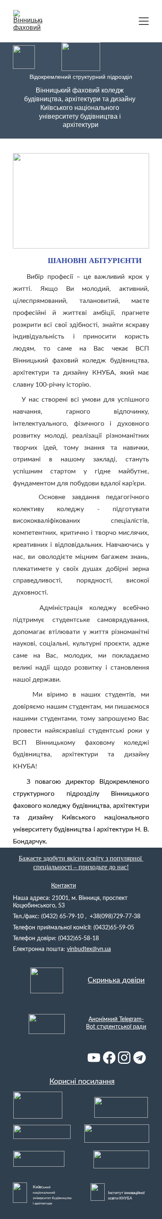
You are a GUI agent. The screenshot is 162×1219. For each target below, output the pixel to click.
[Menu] (144, 21)
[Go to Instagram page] (124, 1057)
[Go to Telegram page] (139, 1057)
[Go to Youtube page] (94, 1057)
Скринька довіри (116, 980)
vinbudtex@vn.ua (89, 949)
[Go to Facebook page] (109, 1057)
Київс (38, 1187)
